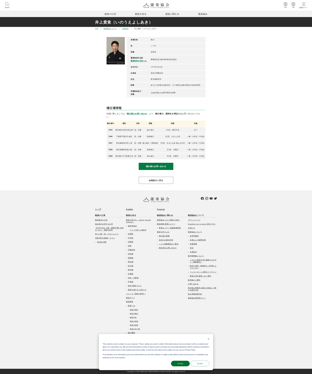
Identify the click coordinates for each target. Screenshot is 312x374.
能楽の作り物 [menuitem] (135, 329)
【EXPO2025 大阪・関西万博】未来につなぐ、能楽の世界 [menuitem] (109, 229)
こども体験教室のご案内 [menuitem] (168, 244)
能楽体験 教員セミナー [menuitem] (166, 224)
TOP (96, 29)
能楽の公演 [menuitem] (100, 215)
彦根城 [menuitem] (130, 258)
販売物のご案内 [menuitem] (194, 280)
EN (285, 7)
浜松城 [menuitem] (130, 254)
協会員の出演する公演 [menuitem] (104, 224)
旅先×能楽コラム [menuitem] (134, 286)
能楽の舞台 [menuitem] (134, 314)
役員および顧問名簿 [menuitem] (198, 240)
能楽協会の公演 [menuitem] (101, 220)
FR (293, 7)
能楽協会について (110, 29)
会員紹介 (125, 29)
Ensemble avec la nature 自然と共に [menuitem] (202, 224)
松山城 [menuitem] (130, 266)
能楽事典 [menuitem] (129, 302)
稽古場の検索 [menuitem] (164, 236)
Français (161, 209)
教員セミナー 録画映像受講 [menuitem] (170, 228)
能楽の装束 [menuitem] (134, 321)
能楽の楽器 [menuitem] (134, 325)
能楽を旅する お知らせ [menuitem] (137, 290)
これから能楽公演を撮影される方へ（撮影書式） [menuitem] (203, 261)
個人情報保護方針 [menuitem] (195, 294)
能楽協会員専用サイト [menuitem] (197, 298)
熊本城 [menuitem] (130, 270)
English (129, 209)
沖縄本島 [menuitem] (131, 250)
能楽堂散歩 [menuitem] (132, 226)
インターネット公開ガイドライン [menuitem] (203, 272)
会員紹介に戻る (156, 180)
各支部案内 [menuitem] (194, 236)
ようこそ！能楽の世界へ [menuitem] (136, 294)
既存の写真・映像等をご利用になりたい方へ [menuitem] (203, 267)
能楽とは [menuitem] (131, 306)
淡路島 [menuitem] (130, 242)
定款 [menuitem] (191, 248)
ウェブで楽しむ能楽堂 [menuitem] (138, 230)
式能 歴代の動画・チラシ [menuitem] (105, 238)
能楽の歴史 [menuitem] (134, 310)
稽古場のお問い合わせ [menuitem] (168, 248)
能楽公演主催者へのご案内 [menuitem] (200, 276)
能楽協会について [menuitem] (196, 215)
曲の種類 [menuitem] (131, 333)
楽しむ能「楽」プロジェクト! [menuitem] (107, 234)
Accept (180, 363)
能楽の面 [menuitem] (133, 317)
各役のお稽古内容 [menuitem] (166, 240)
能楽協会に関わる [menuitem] (165, 215)
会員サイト (303, 7)
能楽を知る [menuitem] (131, 215)
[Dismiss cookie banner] (208, 339)
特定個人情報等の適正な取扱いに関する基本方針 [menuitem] (202, 289)
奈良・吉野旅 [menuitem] (133, 278)
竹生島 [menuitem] (130, 238)
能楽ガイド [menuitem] (130, 298)
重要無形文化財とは (139, 61)
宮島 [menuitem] (130, 246)
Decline (200, 363)
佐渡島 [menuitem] (130, 234)
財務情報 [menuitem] (193, 244)
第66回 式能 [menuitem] (102, 242)
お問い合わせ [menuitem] (193, 284)
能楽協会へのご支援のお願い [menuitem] (168, 220)
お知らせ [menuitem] (191, 228)
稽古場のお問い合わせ (137, 114)
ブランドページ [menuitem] (194, 220)
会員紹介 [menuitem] (193, 252)
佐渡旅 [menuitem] (130, 274)
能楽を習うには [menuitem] (163, 232)
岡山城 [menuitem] (130, 262)
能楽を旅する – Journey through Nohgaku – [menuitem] (138, 221)
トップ (98, 209)
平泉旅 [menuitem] (130, 282)
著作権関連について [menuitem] (196, 256)
